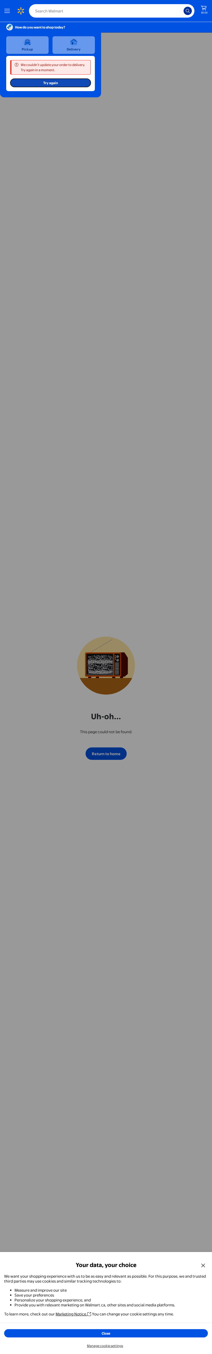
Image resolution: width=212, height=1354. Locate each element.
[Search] (188, 11)
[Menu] (8, 11)
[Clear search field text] (181, 11)
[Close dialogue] (203, 1265)
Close (106, 1333)
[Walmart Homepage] (21, 11)
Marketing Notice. (71, 1314)
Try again (50, 83)
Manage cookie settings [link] (105, 1346)
